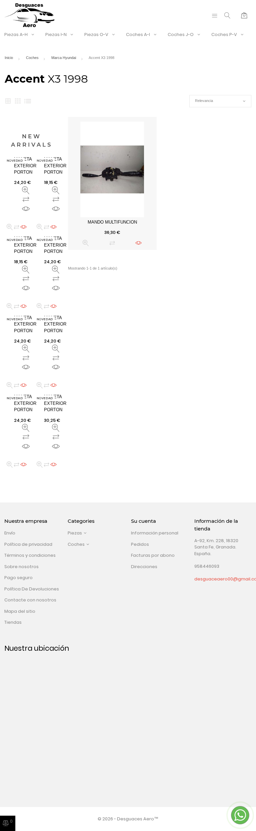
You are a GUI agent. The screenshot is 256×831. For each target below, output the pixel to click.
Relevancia (220, 101)
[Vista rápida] (86, 243)
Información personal (154, 533)
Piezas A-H (16, 34)
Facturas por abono (153, 555)
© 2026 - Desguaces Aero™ (128, 819)
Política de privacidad (28, 544)
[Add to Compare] (112, 243)
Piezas (75, 533)
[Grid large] (18, 101)
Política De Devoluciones (31, 589)
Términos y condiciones (30, 555)
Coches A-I (138, 34)
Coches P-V (224, 34)
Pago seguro (18, 577)
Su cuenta (143, 521)
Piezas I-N (56, 34)
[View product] (138, 243)
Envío (9, 533)
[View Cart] (244, 15)
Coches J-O (181, 34)
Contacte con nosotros (30, 600)
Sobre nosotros (21, 566)
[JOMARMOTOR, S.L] (29, 15)
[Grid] (8, 101)
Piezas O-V (96, 34)
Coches (76, 544)
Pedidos (140, 544)
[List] (27, 101)
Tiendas (13, 622)
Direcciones (144, 566)
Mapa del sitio (19, 611)
